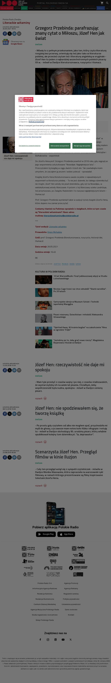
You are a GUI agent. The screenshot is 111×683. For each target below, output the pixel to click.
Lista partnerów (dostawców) (30, 137)
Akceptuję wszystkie (82, 146)
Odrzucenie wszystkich (60, 146)
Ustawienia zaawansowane (29, 146)
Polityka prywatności (36, 122)
